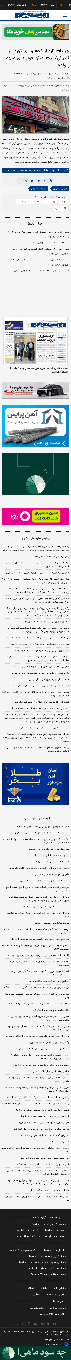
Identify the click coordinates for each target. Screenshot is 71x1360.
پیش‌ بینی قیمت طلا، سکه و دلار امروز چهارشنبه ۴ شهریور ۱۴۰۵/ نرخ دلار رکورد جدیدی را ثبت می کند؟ (35, 580)
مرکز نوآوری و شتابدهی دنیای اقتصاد (46, 1256)
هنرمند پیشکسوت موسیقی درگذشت (51, 923)
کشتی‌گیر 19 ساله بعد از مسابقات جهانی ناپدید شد (45, 1135)
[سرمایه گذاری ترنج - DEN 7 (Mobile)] (35, 32)
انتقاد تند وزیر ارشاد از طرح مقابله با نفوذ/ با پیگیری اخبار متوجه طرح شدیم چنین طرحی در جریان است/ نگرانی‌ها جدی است (37, 1182)
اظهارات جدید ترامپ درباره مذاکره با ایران (49, 1190)
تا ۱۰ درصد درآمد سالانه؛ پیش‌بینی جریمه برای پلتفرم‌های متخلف (38, 1004)
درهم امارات (12, 5)
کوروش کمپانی (38, 188)
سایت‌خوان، (55, 170)
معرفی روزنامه (57, 1308)
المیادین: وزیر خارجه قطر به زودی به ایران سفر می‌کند (43, 1123)
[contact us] (23, 1323)
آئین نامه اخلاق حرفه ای (52, 1314)
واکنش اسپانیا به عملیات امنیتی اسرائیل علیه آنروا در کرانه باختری (38, 1097)
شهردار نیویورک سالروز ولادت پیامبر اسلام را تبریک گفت (42, 1164)
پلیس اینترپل (60, 188)
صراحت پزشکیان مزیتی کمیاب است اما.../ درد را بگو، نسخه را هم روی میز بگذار (37, 889)
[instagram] (54, 1323)
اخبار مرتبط (35, 223)
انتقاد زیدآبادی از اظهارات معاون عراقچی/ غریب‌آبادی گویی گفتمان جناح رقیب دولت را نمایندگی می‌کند (37, 600)
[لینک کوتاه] (51, 181)
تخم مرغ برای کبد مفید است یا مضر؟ (51, 556)
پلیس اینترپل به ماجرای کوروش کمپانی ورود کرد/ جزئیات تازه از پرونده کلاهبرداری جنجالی (38, 234)
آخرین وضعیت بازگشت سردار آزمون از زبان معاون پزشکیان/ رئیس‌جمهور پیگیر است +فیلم (40, 1057)
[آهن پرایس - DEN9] (35, 426)
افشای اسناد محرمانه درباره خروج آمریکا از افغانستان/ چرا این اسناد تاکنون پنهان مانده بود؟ (37, 1018)
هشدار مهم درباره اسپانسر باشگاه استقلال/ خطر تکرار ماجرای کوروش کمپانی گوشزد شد (40, 251)
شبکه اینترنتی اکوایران (27, 1230)
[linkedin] (32, 181)
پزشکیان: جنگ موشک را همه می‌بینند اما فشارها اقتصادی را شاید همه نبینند (35, 1150)
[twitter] (38, 181)
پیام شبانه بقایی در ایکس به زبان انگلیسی (48, 849)
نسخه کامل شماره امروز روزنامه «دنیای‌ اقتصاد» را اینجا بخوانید (39, 370)
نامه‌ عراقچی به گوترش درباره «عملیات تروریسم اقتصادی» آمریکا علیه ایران (37, 995)
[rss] (35, 1323)
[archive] (16, 1323)
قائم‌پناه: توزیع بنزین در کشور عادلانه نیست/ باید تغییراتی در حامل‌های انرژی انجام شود (40, 973)
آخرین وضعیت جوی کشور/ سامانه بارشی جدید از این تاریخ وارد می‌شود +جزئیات (38, 1028)
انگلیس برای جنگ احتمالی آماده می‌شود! (49, 874)
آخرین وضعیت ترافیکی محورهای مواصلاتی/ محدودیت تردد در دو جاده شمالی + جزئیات (36, 1089)
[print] (20, 181)
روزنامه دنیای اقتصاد (54, 1230)
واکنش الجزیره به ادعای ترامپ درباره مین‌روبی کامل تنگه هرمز (39, 868)
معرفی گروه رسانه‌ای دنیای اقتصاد (47, 1224)
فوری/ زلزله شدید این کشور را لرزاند (52, 862)
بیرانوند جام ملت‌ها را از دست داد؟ (52, 855)
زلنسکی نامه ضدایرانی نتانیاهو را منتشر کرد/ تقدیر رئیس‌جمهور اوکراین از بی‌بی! (38, 1079)
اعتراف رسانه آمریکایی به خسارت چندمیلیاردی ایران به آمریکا (40, 673)
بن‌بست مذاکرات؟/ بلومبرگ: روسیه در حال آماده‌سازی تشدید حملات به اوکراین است (36, 931)
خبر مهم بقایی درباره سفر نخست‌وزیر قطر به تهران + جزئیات (39, 708)
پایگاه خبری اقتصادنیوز (26, 1236)
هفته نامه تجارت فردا (53, 1236)
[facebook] (45, 181)
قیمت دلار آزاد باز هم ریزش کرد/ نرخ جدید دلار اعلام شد (42, 702)
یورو (43, 5)
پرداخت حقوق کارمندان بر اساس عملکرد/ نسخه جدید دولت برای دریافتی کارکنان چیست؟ (38, 749)
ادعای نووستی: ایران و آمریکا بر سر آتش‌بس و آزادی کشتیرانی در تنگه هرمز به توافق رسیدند (35, 693)
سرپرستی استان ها (55, 1294)
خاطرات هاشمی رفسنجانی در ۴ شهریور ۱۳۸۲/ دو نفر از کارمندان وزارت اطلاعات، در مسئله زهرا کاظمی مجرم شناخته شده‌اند (38, 590)
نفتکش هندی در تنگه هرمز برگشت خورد (49, 981)
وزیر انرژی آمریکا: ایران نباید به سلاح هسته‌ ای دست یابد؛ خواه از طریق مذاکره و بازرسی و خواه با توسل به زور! (38, 898)
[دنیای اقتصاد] (32, 15)
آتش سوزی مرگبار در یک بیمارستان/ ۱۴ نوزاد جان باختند (41, 650)
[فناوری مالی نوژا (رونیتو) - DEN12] (35, 784)
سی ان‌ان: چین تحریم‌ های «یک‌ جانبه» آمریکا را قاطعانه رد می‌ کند (37, 1036)
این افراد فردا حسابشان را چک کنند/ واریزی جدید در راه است (40, 644)
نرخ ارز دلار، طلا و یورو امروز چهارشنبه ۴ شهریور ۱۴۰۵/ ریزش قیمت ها (36, 1198)
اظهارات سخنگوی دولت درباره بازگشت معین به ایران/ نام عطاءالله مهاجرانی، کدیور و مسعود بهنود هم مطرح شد (37, 658)
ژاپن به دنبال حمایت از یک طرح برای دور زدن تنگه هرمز (42, 833)
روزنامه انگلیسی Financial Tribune (47, 1274)
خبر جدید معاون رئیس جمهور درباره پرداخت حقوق (44, 728)
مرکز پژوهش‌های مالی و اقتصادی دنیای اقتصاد (41, 1262)
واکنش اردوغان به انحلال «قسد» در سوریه (49, 1042)
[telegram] (26, 181)
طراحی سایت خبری (56, 1344)
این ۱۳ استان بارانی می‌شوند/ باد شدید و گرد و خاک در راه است (38, 638)
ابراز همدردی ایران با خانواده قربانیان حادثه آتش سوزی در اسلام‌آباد (36, 987)
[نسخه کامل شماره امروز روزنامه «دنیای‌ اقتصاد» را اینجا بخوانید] (35, 341)
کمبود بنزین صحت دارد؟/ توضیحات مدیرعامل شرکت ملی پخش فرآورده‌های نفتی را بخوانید (38, 1172)
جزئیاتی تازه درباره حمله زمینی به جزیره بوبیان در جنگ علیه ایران (37, 572)
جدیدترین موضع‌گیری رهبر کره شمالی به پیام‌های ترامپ (42, 907)
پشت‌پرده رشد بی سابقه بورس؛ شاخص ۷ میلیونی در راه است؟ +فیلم (35, 1103)
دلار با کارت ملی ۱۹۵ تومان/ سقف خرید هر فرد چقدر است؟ (40, 686)
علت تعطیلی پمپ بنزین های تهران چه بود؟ (48, 679)
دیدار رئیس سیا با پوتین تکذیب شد (51, 1142)
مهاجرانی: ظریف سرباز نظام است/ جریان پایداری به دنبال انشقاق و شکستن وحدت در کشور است (37, 564)
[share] (29, 1323)
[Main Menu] (65, 15)
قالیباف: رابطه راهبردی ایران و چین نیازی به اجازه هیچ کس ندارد (38, 955)
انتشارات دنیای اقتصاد (53, 1250)
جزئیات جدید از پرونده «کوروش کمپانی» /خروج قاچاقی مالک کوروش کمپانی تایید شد (39, 262)
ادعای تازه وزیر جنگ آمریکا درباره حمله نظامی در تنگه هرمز (40, 1065)
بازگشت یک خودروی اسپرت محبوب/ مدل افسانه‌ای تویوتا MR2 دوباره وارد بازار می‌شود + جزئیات (35, 841)
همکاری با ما (34, 1294)
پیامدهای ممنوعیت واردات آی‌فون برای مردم (48, 243)
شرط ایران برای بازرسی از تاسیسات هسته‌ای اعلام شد (44, 621)
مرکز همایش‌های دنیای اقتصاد (22, 1250)
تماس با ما (58, 1288)
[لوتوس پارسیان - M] (35, 1353)
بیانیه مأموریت (37, 1308)
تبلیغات (43, 1288)
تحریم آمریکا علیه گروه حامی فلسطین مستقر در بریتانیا (42, 1110)
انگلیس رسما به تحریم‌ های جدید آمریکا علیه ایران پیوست (41, 666)
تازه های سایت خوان (35, 818)
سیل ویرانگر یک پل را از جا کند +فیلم (51, 1071)
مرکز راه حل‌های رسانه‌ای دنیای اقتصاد (45, 1268)
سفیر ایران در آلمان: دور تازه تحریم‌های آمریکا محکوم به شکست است (38, 915)
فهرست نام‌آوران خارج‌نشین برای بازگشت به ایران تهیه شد (41, 1129)
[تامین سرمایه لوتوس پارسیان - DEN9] (35, 474)
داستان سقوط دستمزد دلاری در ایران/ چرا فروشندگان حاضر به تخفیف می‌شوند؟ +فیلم (35, 947)
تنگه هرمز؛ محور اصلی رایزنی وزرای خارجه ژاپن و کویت (42, 1049)
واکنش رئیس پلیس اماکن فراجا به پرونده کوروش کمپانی (41, 270)
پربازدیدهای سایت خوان (35, 538)
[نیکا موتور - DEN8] (35, 390)
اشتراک (31, 1288)
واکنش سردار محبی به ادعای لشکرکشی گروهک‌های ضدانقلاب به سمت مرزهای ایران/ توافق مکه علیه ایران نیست (38, 629)
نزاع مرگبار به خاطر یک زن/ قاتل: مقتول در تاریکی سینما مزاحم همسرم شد (38, 963)
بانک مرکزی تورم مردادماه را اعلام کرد (51, 1010)
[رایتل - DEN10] (35, 516)
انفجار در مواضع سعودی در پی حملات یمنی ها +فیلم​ (43, 826)
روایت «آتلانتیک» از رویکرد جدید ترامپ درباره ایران (44, 881)
